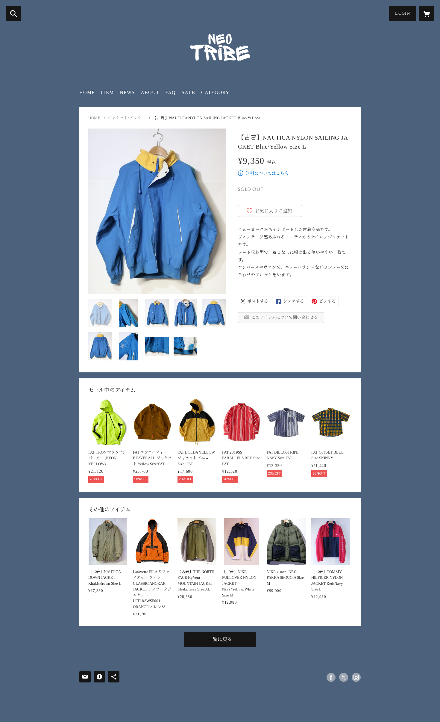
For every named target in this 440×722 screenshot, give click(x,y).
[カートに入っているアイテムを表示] (426, 13)
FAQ (170, 92)
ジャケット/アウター (127, 118)
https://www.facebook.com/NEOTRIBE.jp (331, 677)
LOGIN (402, 13)
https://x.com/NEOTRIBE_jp (343, 677)
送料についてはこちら (267, 173)
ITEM (107, 92)
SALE (188, 92)
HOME (87, 92)
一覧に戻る (220, 639)
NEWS (127, 92)
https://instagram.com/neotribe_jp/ (356, 677)
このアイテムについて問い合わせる (284, 317)
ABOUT (150, 92)
